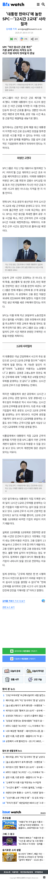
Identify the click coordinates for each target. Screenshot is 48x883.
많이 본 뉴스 (8, 689)
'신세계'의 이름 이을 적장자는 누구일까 (23, 782)
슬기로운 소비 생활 (11, 850)
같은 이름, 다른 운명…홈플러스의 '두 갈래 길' (26, 736)
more (43, 813)
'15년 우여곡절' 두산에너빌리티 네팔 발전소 (25, 695)
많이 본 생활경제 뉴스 (12, 750)
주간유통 (6, 818)
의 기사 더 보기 (13, 601)
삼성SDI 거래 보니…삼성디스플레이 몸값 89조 (27, 715)
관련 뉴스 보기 (8, 607)
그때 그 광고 (8, 834)
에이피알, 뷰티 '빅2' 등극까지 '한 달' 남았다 (25, 700)
